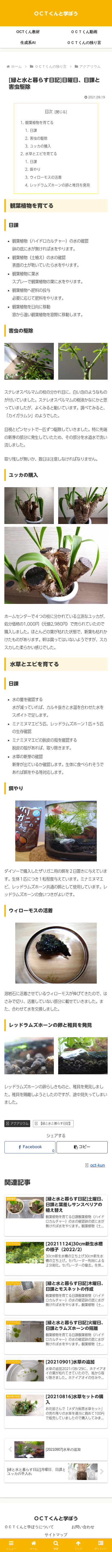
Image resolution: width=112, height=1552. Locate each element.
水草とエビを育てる (41, 154)
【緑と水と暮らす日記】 (55, 1123)
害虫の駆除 (39, 138)
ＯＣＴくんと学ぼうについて (29, 1527)
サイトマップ (56, 1535)
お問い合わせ (82, 1527)
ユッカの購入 (40, 146)
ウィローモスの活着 (46, 177)
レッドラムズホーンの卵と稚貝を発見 (60, 185)
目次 (48, 111)
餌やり (35, 169)
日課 (33, 130)
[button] (82, 1147)
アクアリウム (20, 1123)
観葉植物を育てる (39, 123)
